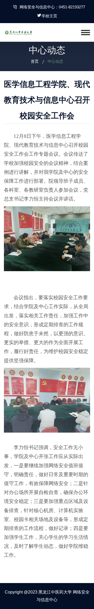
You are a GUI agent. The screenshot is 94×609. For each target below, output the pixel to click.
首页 (35, 61)
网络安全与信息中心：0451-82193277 (52, 7)
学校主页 (49, 16)
